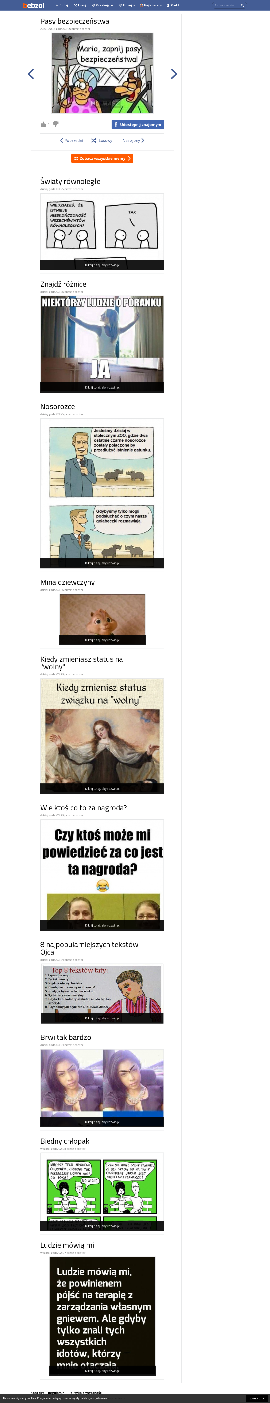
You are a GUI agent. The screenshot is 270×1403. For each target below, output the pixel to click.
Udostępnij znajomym (140, 124)
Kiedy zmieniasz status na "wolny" (81, 663)
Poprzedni (74, 140)
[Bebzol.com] (33, 5)
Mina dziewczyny (67, 583)
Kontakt (37, 1393)
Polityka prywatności (85, 1393)
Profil (175, 5)
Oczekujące (104, 5)
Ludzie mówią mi (67, 1246)
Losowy (105, 140)
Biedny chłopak (64, 1142)
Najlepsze (151, 5)
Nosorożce (57, 407)
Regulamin (56, 1393)
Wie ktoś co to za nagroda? (83, 808)
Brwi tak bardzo (65, 1038)
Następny (131, 140)
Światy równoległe (70, 182)
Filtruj (127, 5)
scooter (85, 28)
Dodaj (63, 5)
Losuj (82, 5)
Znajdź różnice (63, 285)
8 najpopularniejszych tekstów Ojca (89, 949)
